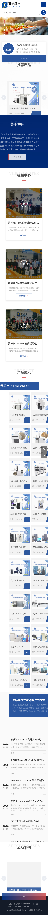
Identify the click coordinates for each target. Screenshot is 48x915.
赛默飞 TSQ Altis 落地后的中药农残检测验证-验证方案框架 (28, 721)
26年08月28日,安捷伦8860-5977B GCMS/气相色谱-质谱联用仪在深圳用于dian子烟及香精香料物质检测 (25, 885)
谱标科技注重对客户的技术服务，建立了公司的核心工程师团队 (24, 700)
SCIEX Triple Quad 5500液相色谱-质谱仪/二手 (35, 580)
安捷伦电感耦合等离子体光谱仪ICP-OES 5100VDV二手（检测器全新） (35, 415)
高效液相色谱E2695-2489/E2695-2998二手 (35, 547)
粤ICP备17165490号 (22, 906)
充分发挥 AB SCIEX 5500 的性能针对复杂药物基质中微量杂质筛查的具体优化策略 (28, 741)
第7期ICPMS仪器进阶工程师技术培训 (24, 223)
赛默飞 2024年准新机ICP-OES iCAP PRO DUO (35, 514)
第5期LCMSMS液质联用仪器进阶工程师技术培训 (24, 344)
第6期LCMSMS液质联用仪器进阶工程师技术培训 (24, 284)
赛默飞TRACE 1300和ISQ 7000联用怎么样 (28, 782)
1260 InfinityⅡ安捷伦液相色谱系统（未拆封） (35, 481)
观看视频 (22, 238)
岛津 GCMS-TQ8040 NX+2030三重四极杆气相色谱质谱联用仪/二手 (13, 614)
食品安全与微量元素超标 (27, 42)
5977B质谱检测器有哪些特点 (25, 802)
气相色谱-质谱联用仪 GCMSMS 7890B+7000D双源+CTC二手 (24, 102)
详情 (12, 735)
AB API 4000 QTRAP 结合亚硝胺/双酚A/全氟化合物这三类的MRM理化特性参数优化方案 (28, 761)
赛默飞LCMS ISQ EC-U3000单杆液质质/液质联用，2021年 (13, 514)
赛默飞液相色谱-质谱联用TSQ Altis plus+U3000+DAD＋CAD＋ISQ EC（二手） (13, 580)
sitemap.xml (35, 906)
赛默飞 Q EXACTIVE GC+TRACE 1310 (13, 647)
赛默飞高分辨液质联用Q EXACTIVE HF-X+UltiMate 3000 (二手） (35, 647)
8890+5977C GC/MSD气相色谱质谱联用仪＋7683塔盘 (35, 448)
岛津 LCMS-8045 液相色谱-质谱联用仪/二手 (35, 614)
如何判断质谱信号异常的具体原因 (27, 823)
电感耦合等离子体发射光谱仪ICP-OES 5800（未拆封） (13, 448)
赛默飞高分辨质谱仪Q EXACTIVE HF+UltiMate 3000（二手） (13, 680)
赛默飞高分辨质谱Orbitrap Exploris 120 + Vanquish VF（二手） (13, 547)
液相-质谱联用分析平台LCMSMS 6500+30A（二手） (35, 680)
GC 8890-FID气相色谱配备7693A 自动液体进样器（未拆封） (13, 481)
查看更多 (24, 55)
